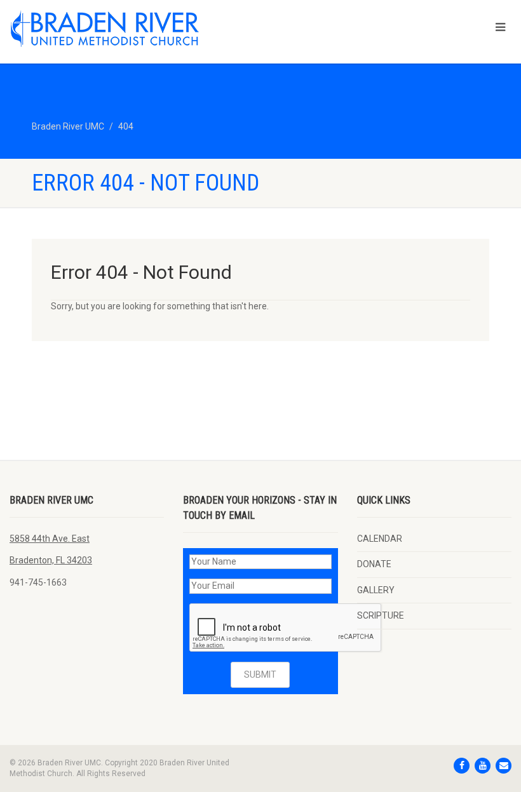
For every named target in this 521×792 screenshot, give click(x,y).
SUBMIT (260, 674)
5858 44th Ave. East (50, 539)
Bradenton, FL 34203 (51, 560)
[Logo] (130, 29)
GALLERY (376, 590)
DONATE (374, 564)
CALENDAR (379, 539)
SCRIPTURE (380, 615)
